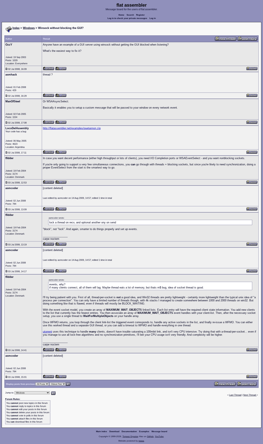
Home (121, 15)
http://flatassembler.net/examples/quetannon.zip (72, 128)
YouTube (159, 436)
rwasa (141, 441)
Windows (29, 28)
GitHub (150, 436)
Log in (152, 18)
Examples (144, 431)
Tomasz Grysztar (130, 436)
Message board (159, 431)
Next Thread (250, 395)
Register (140, 15)
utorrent (47, 331)
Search (130, 15)
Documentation (129, 431)
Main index (101, 431)
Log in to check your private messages (127, 18)
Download (114, 431)
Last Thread (235, 395)
